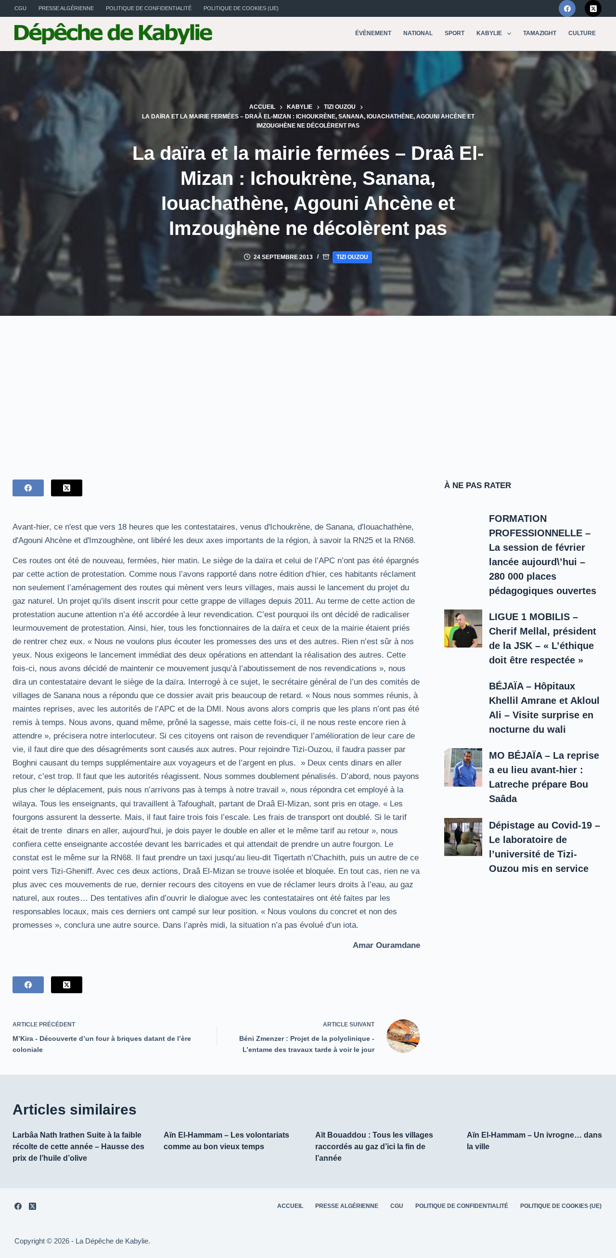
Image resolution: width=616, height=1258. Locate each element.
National (418, 33)
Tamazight (539, 33)
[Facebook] (567, 8)
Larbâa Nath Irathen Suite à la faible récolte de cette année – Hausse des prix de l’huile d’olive (78, 1146)
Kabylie (489, 33)
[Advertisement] (308, 388)
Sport (454, 33)
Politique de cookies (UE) (241, 8)
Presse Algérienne (66, 8)
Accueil (290, 1206)
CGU (20, 8)
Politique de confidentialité (149, 8)
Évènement (373, 33)
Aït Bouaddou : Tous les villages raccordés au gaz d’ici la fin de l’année (374, 1146)
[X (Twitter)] (593, 8)
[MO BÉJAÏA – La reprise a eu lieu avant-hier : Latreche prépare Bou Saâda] (463, 767)
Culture (582, 33)
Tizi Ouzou (352, 257)
